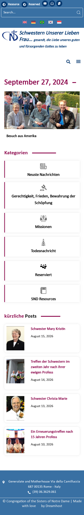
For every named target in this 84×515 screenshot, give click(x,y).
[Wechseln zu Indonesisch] (59, 22)
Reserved (34, 4)
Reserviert (43, 275)
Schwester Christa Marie (52, 399)
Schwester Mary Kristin (48, 329)
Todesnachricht (43, 251)
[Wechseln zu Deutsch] (33, 22)
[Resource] (4, 5)
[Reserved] (25, 5)
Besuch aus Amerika (21, 136)
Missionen (43, 227)
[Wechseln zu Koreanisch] (50, 22)
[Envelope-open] (52, 3)
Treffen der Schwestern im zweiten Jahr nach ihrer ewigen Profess (50, 367)
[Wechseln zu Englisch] (24, 22)
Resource (13, 4)
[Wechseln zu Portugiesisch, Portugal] (42, 22)
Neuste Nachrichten (43, 175)
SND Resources (43, 299)
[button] (68, 62)
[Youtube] (45, 3)
